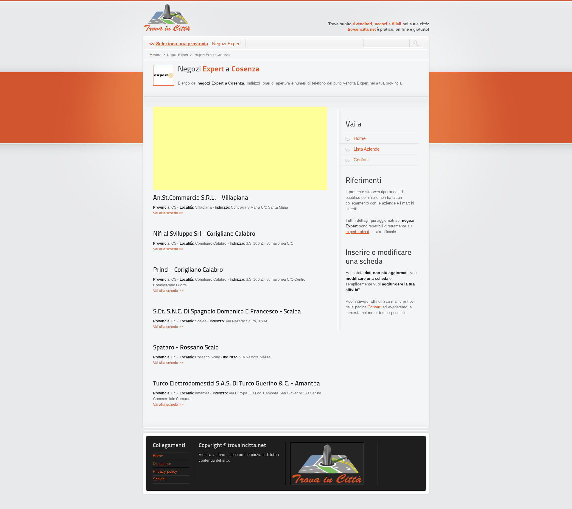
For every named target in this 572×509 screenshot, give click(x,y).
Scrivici (159, 479)
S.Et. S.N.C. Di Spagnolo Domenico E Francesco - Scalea (227, 312)
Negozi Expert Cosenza (212, 55)
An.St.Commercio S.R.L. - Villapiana (200, 198)
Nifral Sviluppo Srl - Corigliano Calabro (204, 234)
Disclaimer (162, 463)
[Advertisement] (240, 148)
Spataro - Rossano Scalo (186, 348)
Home (157, 55)
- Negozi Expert (195, 43)
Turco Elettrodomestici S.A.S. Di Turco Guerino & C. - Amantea (236, 384)
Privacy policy (165, 471)
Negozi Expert (177, 55)
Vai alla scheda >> (168, 213)
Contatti (361, 159)
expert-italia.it (357, 231)
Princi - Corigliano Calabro (188, 270)
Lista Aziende (367, 149)
